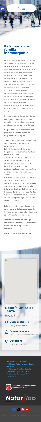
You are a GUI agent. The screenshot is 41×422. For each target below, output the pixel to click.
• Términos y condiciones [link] (15, 361)
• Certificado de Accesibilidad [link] (17, 371)
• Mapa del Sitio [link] (11, 376)
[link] (3, 8)
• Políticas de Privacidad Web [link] (17, 374)
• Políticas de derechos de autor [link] (18, 369)
